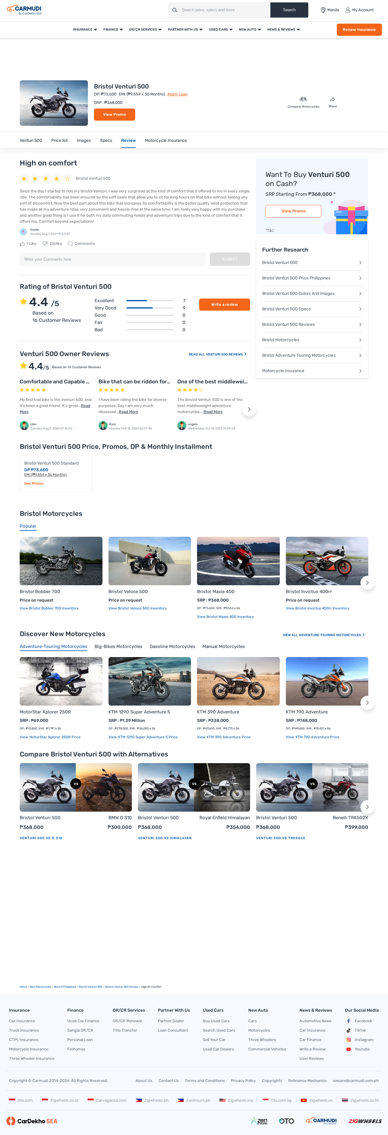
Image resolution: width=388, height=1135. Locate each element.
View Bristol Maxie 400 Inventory (225, 617)
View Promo (114, 114)
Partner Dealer (171, 1021)
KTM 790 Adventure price (317, 737)
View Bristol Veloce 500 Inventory (138, 608)
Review (128, 140)
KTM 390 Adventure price (228, 737)
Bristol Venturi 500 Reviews (288, 324)
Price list (59, 140)
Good (140, 315)
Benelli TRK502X (350, 817)
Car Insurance (22, 1021)
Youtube (362, 1049)
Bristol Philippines (65, 986)
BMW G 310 (120, 817)
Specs (106, 140)
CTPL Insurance (23, 1039)
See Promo (33, 483)
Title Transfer (125, 1030)
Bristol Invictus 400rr (309, 591)
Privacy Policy (243, 1080)
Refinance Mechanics (307, 1080)
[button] (249, 409)
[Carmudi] (24, 10)
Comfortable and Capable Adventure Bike (73, 382)
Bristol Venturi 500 (280, 262)
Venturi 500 (31, 140)
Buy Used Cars (216, 1021)
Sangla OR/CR (80, 1030)
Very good (140, 308)
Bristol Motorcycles (280, 339)
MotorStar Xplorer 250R (45, 712)
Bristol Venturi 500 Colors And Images (298, 293)
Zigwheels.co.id (64, 1100)
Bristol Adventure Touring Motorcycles (299, 355)
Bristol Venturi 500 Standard (51, 463)
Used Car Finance (83, 1021)
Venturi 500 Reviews (225, 354)
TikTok (360, 1030)
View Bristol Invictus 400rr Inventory (318, 608)
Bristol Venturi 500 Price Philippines (296, 278)
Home (23, 986)
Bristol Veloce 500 (128, 591)
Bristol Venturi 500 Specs (286, 309)
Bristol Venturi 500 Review (122, 986)
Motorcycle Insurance (166, 140)
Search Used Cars (219, 1030)
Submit (230, 259)
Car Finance (310, 1039)
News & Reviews (281, 30)
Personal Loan (80, 1039)
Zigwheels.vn (321, 1100)
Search (289, 10)
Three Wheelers (262, 1039)
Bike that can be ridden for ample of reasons (155, 382)
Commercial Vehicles (267, 1049)
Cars (252, 1021)
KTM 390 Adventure (218, 712)
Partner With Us (183, 30)
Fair (140, 322)
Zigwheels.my (240, 1100)
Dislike (55, 243)
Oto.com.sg (281, 1100)
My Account (363, 10)
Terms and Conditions (205, 1080)
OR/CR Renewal (127, 1021)
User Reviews (311, 1058)
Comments (84, 243)
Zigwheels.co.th (364, 1100)
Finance (110, 30)
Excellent (140, 301)
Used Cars (218, 30)
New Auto (247, 30)
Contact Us (169, 1080)
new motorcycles (40, 986)
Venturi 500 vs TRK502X (280, 838)
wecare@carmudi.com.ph (356, 1080)
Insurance (82, 30)
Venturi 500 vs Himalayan (165, 838)
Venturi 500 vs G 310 (41, 838)
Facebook (363, 1021)
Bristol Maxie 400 (216, 591)
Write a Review (312, 1049)
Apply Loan (177, 94)
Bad (140, 330)
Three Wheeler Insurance (31, 1058)
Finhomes (76, 1049)
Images (84, 140)
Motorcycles (259, 1030)
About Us (143, 1080)
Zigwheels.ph (156, 1100)
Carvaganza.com (111, 1100)
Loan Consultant (173, 1030)
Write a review (224, 304)
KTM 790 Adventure (307, 712)
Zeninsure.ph (198, 1100)
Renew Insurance (359, 29)
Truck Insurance (24, 1030)
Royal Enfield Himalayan (224, 817)
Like (31, 243)
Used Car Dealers (218, 1049)
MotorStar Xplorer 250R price (54, 737)
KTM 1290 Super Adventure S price (147, 737)
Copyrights (272, 1080)
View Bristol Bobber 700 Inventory (49, 608)
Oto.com (25, 1100)
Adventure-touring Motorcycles (330, 635)
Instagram (364, 1039)
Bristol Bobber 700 (40, 591)
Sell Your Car (214, 1039)
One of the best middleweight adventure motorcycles (245, 382)
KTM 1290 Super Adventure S (139, 712)
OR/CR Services (143, 30)
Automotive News (315, 1021)
